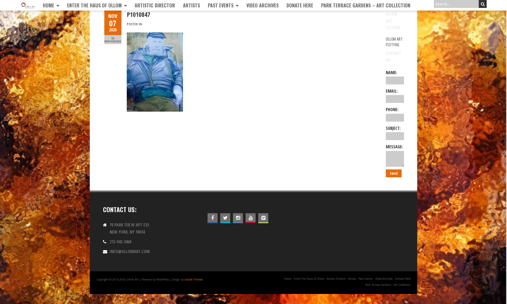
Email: (392, 91)
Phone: (392, 109)
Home (48, 5)
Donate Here (300, 5)
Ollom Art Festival (394, 41)
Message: (394, 147)
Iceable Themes (194, 279)
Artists (191, 5)
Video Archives (262, 5)
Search (483, 4)
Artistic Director (155, 5)
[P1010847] (155, 35)
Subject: (393, 128)
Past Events (220, 5)
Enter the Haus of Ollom (94, 5)
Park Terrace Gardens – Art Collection (365, 5)
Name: (391, 72)
